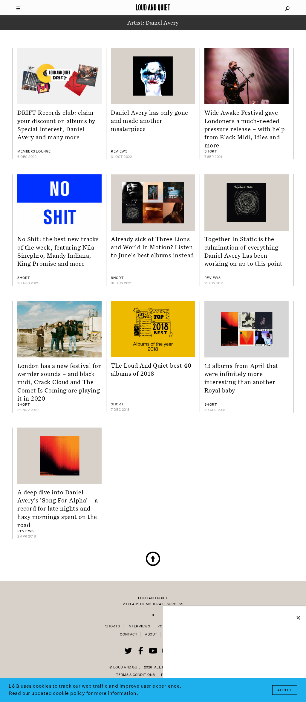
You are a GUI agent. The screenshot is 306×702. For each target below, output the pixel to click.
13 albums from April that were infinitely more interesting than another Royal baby (241, 378)
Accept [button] (284, 690)
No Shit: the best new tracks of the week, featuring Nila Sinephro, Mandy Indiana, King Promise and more (58, 251)
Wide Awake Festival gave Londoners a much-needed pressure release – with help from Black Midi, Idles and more (244, 128)
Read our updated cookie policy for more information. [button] (73, 693)
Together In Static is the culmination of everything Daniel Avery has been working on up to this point (243, 251)
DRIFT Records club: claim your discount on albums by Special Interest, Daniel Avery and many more (56, 124)
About (151, 634)
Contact (128, 634)
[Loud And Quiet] (153, 7)
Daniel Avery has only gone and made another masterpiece (149, 120)
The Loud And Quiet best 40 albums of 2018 (151, 369)
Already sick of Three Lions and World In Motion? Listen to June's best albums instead (152, 247)
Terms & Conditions (135, 675)
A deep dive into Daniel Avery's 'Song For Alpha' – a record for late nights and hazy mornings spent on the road (57, 508)
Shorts (112, 626)
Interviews (139, 626)
